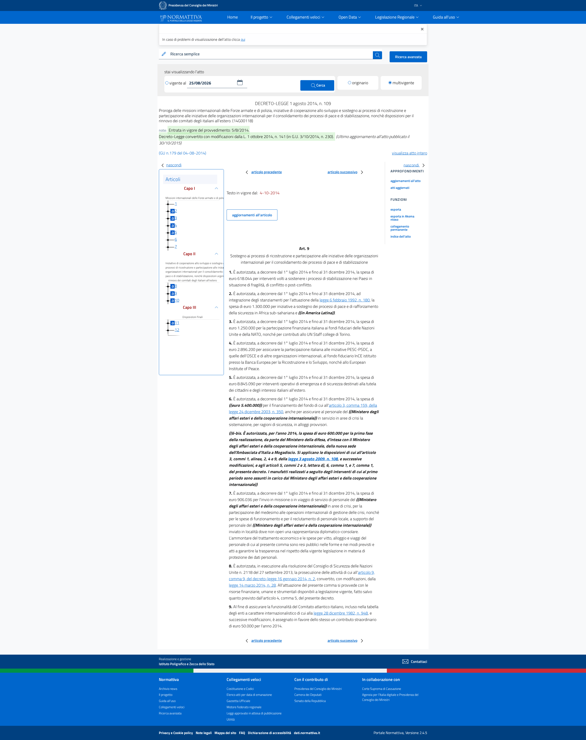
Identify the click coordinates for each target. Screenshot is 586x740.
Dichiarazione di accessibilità (270, 732)
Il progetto (165, 694)
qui (243, 39)
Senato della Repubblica (310, 700)
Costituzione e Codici (240, 688)
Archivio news (168, 688)
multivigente (403, 83)
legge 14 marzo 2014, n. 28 (252, 585)
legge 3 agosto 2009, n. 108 (313, 459)
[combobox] (270, 54)
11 (177, 323)
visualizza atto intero (409, 153)
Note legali (204, 732)
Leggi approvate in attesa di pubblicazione (254, 713)
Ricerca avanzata (408, 57)
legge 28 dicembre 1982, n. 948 (341, 613)
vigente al (178, 83)
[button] (240, 82)
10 (177, 300)
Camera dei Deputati (308, 694)
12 (177, 330)
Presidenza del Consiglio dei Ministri (318, 688)
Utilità (231, 719)
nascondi (174, 165)
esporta (396, 209)
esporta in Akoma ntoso (402, 218)
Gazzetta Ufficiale (238, 700)
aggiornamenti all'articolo (252, 215)
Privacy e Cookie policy (176, 732)
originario (360, 83)
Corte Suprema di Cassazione (381, 688)
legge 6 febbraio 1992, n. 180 (345, 300)
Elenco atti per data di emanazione (249, 694)
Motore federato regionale (244, 707)
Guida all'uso (167, 700)
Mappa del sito (225, 732)
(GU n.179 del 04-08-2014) (182, 153)
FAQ (242, 732)
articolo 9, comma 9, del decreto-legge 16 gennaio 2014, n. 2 (302, 575)
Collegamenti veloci (171, 707)
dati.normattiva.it (307, 732)
